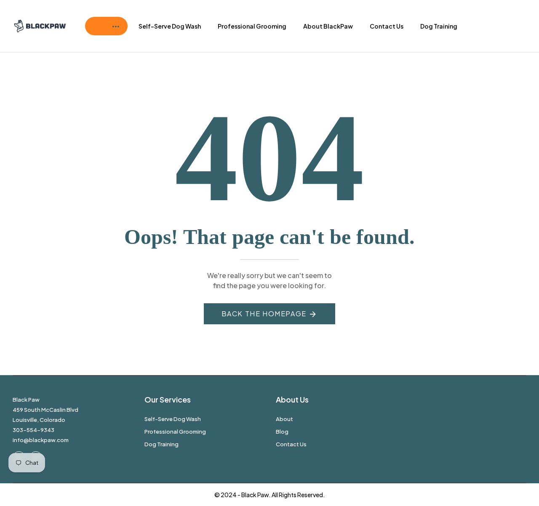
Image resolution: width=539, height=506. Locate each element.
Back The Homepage (264, 313)
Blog (282, 431)
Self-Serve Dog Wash (170, 26)
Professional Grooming (252, 26)
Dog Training (438, 26)
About (284, 419)
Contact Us (386, 26)
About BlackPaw (328, 26)
